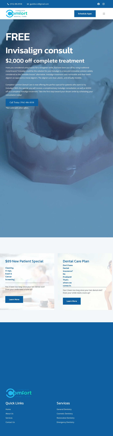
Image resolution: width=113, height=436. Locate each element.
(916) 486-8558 (16, 4)
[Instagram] (103, 4)
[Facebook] (98, 4)
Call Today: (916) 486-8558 (22, 102)
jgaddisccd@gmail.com (39, 4)
